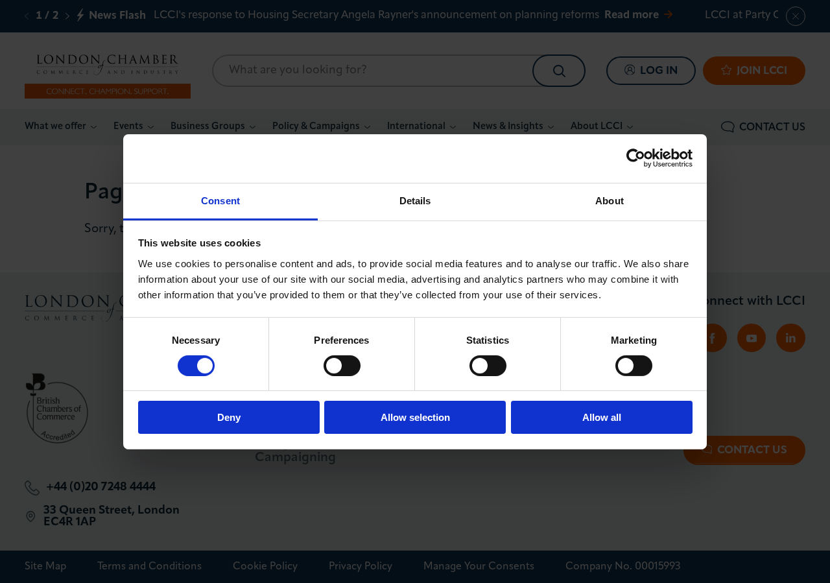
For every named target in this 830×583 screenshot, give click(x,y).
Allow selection (415, 417)
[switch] (342, 365)
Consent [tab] (220, 200)
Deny (229, 417)
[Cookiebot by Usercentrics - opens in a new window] (636, 158)
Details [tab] (415, 200)
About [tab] (609, 200)
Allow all (601, 417)
